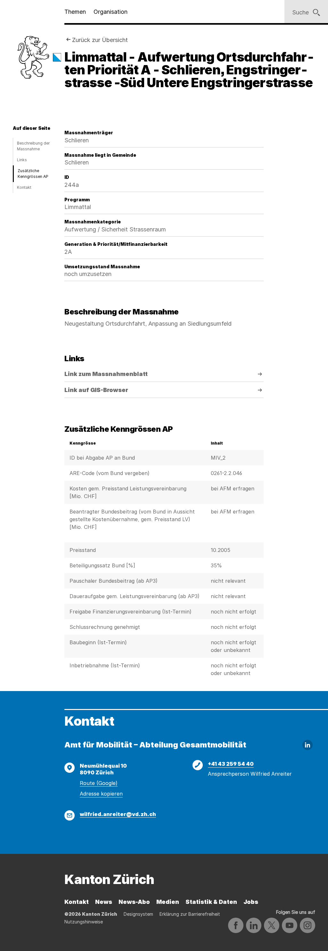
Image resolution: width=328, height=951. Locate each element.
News (103, 901)
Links (22, 159)
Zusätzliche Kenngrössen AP (33, 173)
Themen (75, 11)
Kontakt (24, 187)
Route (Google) (99, 783)
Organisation (110, 11)
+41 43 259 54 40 (231, 764)
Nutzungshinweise (83, 921)
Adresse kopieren (101, 793)
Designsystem (138, 914)
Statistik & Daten (211, 901)
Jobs (250, 901)
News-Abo (134, 901)
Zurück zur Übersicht (100, 40)
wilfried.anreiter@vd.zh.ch (118, 814)
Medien (167, 901)
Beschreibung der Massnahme (33, 146)
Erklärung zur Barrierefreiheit (190, 914)
